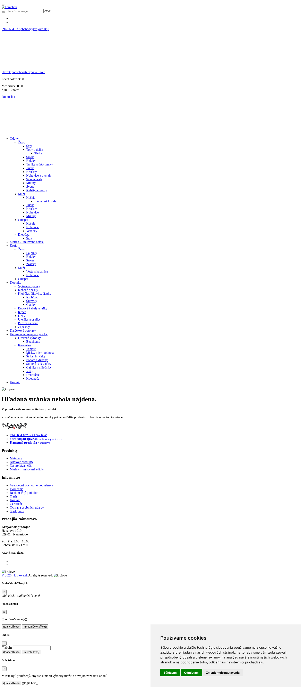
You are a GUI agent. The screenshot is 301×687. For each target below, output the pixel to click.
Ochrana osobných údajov (27, 507)
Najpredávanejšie (21, 465)
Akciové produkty (21, 462)
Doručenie (16, 489)
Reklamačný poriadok (24, 492)
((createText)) (31, 652)
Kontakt (15, 500)
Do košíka (8, 96)
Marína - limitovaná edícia (27, 469)
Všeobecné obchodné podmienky (31, 485)
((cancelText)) (11, 626)
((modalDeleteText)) (35, 626)
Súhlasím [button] (170, 672)
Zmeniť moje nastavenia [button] (223, 672)
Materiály (16, 458)
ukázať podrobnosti (23, 72)
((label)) (7, 647)
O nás (13, 496)
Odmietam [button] (191, 672)
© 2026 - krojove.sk (15, 575)
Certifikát (16, 504)
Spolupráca (17, 511)
